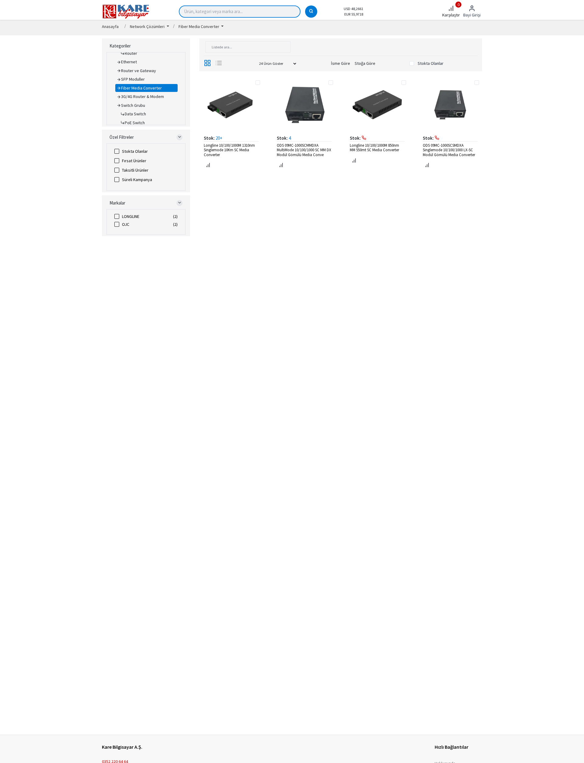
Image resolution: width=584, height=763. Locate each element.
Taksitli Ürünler (135, 170)
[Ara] (311, 11)
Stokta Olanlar (135, 151)
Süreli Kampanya (137, 179)
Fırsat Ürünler (134, 160)
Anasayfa (110, 26)
